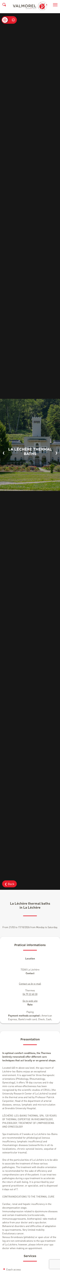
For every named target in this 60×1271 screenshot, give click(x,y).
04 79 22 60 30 (30, 994)
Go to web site (30, 1000)
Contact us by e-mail (30, 983)
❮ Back (9, 884)
